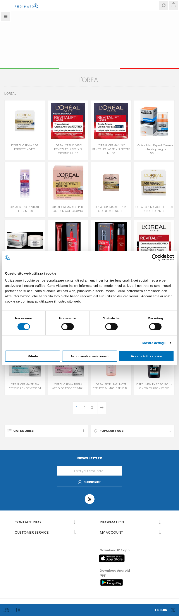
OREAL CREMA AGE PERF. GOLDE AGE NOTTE (111, 209)
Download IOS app (115, 550)
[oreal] (111, 121)
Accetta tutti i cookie (146, 356)
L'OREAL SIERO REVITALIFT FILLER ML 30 (25, 209)
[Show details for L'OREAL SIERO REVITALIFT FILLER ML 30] (25, 182)
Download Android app (115, 572)
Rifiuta (33, 356)
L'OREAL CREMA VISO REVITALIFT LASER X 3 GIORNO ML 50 (68, 149)
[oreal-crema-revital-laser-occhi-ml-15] (68, 240)
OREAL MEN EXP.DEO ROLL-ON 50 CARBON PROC (154, 386)
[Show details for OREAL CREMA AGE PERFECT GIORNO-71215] (154, 182)
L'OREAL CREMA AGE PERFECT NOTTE (24, 147)
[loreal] (68, 121)
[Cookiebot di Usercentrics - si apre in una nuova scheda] (155, 257)
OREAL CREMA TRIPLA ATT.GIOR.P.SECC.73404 (68, 386)
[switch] (67, 326)
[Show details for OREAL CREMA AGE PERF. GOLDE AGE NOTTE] (111, 182)
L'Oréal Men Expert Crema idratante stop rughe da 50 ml (154, 149)
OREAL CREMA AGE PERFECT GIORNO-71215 (154, 209)
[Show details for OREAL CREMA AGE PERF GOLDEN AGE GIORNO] (68, 182)
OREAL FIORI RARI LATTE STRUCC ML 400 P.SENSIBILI (111, 386)
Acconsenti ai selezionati (89, 356)
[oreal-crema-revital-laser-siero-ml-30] (111, 240)
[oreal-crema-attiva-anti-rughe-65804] (25, 240)
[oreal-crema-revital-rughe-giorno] (154, 240)
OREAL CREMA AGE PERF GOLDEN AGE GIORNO (68, 209)
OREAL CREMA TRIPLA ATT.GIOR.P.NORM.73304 (25, 386)
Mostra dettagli (154, 343)
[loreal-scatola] (25, 121)
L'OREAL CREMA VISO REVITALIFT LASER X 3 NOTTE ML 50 (111, 149)
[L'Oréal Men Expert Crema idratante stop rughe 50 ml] (154, 121)
